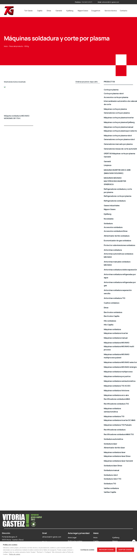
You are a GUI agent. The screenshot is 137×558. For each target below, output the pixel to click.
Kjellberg (69, 11)
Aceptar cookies (125, 550)
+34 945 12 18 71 (86, 2)
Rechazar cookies (106, 550)
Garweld (59, 11)
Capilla (39, 11)
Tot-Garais (28, 11)
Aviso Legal (72, 537)
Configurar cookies (87, 550)
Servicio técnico (111, 11)
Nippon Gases (83, 11)
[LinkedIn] (131, 2)
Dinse (49, 11)
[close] (133, 541)
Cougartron (95, 11)
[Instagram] (124, 2)
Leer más (32, 122)
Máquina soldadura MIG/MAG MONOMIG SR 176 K (16, 117)
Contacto (123, 11)
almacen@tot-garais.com (110, 2)
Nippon (115, 541)
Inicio (6, 46)
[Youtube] (127, 2)
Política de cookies (75, 541)
